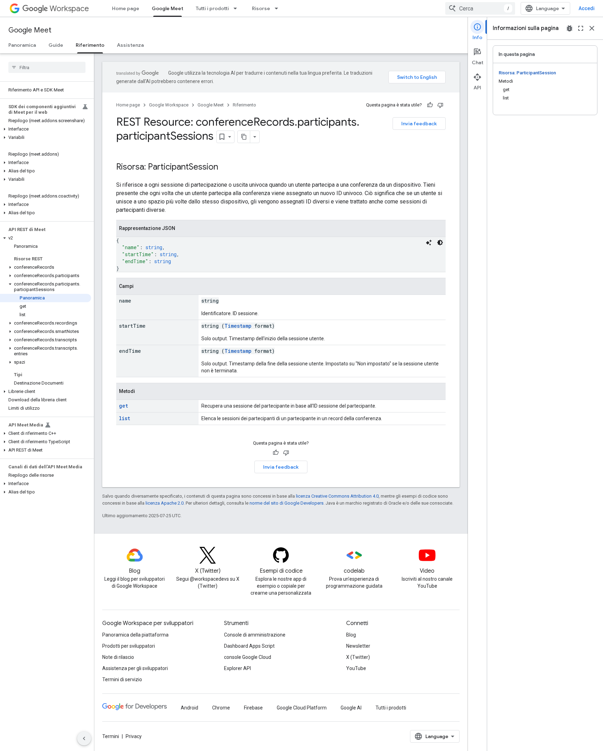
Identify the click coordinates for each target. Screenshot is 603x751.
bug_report (569, 28)
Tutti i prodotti (212, 8)
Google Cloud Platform (302, 708)
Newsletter (358, 646)
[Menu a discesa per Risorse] (278, 8)
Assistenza (130, 45)
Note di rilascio (118, 657)
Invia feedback (419, 123)
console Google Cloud (247, 657)
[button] (45, 129)
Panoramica (22, 45)
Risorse (261, 8)
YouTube (356, 668)
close (592, 28)
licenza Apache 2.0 (165, 503)
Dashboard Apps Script (249, 646)
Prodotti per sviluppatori (128, 646)
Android (189, 708)
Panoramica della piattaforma (135, 635)
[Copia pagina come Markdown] (244, 137)
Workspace (69, 8)
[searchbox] (46, 67)
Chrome (221, 708)
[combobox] (480, 8)
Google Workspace (168, 104)
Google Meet (167, 8)
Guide (56, 45)
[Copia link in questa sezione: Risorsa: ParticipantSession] (225, 167)
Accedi (587, 8)
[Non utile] (440, 105)
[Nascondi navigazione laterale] (84, 738)
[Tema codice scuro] (440, 242)
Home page (125, 8)
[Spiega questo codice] (428, 242)
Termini (110, 736)
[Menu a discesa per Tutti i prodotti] (237, 8)
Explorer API (237, 668)
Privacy (134, 736)
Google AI (351, 708)
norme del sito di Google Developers (286, 503)
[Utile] (430, 105)
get (123, 405)
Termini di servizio (122, 679)
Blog (351, 635)
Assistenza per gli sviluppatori (135, 668)
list (124, 418)
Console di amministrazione (254, 635)
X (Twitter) (358, 657)
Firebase (253, 708)
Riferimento (90, 45)
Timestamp (238, 325)
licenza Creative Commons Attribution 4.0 (337, 496)
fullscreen (580, 28)
